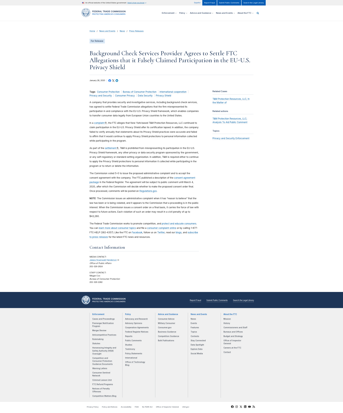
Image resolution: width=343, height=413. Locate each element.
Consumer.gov (165, 327)
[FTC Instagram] (236, 407)
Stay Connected (198, 340)
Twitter (161, 232)
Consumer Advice (166, 319)
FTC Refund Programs (102, 384)
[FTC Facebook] (232, 407)
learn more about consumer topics (117, 228)
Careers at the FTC (232, 348)
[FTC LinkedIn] (245, 407)
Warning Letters (99, 368)
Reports (128, 336)
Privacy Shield (163, 95)
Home (92, 31)
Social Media (197, 353)
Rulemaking (97, 339)
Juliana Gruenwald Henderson (103, 260)
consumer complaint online (161, 228)
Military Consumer (166, 323)
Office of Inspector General (167, 407)
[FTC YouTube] (249, 407)
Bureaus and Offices (233, 332)
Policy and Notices (109, 407)
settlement (110, 148)
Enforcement (98, 314)
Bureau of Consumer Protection (139, 91)
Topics (194, 332)
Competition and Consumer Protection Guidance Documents (102, 361)
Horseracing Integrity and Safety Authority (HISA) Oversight (104, 351)
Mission (227, 319)
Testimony (130, 349)
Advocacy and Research (136, 319)
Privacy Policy (92, 407)
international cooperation (173, 91)
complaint (99, 123)
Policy (128, 314)
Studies (128, 345)
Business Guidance (167, 332)
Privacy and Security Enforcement (230, 138)
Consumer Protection (108, 91)
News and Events (107, 31)
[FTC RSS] (253, 407)
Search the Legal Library (253, 3)
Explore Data (196, 349)
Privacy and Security (101, 95)
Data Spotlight (197, 345)
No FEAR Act (147, 407)
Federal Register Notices (136, 332)
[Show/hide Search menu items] (257, 13)
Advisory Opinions (133, 323)
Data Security (145, 95)
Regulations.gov (148, 191)
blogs (179, 232)
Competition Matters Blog (104, 396)
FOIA (137, 407)
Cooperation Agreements (137, 327)
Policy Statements (133, 353)
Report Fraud (209, 3)
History (226, 323)
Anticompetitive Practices (104, 335)
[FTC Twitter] (241, 406)
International (131, 358)
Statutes (96, 343)
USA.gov (185, 407)
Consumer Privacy (125, 95)
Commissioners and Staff (235, 327)
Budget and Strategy (233, 336)
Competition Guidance (168, 336)
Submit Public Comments (229, 3)
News (122, 31)
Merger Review (99, 330)
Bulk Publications (166, 340)
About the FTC (230, 314)
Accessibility (126, 407)
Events (194, 323)
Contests (195, 336)
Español (197, 3)
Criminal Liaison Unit (102, 380)
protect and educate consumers (179, 223)
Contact (227, 352)
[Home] (104, 15)
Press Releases (136, 31)
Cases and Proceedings (103, 319)
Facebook (137, 232)
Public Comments (133, 340)
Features (195, 327)
